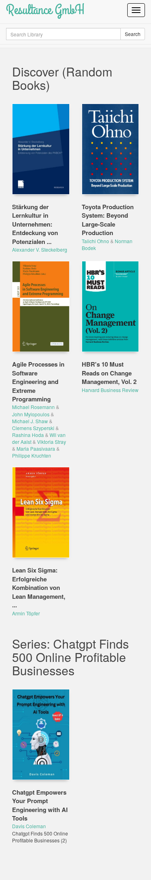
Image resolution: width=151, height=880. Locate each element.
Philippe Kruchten (31, 455)
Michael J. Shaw (30, 421)
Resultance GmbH (45, 9)
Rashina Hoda (28, 434)
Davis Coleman (29, 826)
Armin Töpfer (26, 613)
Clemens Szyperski (33, 427)
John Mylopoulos (31, 414)
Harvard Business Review (110, 389)
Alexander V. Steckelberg (39, 249)
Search (133, 33)
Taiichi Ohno (95, 240)
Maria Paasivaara (36, 448)
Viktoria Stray (51, 441)
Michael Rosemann (33, 406)
